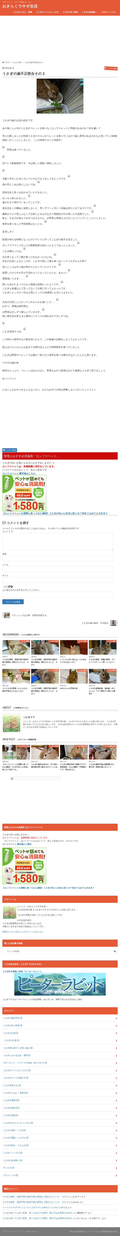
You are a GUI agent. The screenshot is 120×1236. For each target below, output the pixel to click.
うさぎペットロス (108, 12)
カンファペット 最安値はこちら (19, 473)
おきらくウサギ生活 (20, 6)
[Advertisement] (60, 38)
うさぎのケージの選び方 (15, 1077)
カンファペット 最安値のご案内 (16, 844)
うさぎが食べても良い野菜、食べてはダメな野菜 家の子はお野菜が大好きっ (38, 1213)
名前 (4, 554)
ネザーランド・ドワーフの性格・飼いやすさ (25, 1062)
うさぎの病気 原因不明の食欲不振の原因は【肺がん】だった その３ (35, 1196)
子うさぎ (8, 1167)
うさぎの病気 (10, 450)
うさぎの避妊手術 (12, 1018)
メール (5, 565)
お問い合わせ (31, 1231)
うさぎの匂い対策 (70, 12)
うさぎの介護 (10, 1033)
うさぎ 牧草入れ (12, 1085)
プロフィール (10, 1175)
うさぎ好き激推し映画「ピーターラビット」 (22, 971)
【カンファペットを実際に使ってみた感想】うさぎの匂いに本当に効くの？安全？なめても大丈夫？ (55, 513)
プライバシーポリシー (11, 1231)
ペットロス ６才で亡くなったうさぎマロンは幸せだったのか (30, 1207)
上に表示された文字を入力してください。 (21, 590)
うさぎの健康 (11, 1100)
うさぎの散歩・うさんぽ (15, 1145)
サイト (5, 575)
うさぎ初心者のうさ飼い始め (17, 1048)
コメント (7, 531)
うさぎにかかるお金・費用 (16, 1055)
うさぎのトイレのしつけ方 (47, 12)
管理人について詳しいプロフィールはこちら (22, 931)
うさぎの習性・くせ (14, 1130)
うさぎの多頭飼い (89, 12)
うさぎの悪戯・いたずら (15, 1137)
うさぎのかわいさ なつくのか (18, 1123)
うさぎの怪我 (10, 1115)
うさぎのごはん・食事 (22, 12)
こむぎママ (29, 717)
